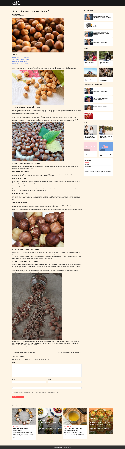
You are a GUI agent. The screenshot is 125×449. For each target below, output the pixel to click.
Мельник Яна (17, 432)
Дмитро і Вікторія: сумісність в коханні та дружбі (90, 137)
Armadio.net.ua (88, 168)
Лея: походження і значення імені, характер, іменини (105, 154)
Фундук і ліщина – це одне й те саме (21, 57)
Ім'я (13, 379)
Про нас (91, 3)
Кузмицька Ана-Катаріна (96, 424)
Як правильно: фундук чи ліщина (20, 63)
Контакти (105, 3)
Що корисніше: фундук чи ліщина (20, 61)
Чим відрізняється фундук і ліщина (20, 59)
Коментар (15, 362)
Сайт (13, 385)
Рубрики (97, 3)
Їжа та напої (23, 346)
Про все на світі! (67, 447)
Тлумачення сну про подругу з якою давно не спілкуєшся (90, 63)
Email (49, 379)
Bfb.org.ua (87, 164)
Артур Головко (68, 432)
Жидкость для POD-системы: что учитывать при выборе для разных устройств (101, 33)
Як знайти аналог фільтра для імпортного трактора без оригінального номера (102, 25)
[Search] (111, 3)
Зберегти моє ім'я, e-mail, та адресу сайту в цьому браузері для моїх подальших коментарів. (36, 392)
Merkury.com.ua (88, 166)
